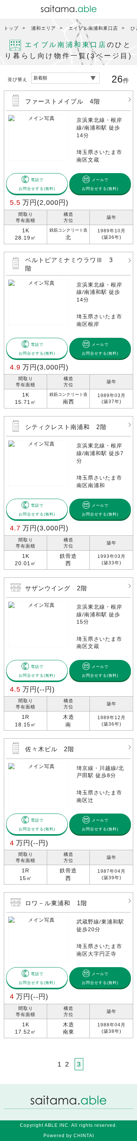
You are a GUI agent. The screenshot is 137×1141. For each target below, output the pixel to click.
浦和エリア (43, 28)
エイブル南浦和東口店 (93, 28)
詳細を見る (68, 167)
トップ (11, 28)
